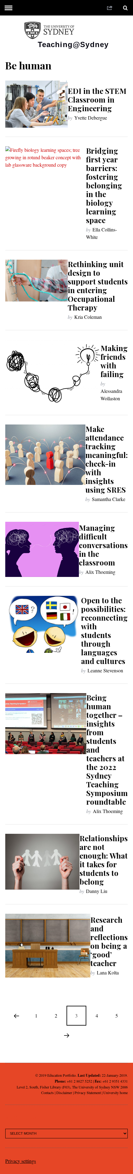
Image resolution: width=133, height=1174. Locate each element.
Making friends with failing (114, 361)
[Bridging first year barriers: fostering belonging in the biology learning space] (45, 176)
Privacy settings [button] (20, 1161)
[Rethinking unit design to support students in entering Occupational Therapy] (36, 280)
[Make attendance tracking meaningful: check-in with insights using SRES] (45, 454)
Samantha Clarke (108, 499)
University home (115, 1092)
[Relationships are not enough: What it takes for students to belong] (42, 862)
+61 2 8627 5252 (79, 1081)
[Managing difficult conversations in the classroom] (42, 549)
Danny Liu (96, 891)
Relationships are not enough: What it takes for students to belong (103, 859)
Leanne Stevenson (105, 670)
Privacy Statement (88, 1092)
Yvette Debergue (90, 117)
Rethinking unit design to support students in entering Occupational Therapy (98, 285)
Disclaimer (64, 1092)
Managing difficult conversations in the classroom (103, 545)
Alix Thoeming (100, 572)
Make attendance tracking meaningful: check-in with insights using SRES (106, 459)
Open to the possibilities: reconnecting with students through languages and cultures (104, 630)
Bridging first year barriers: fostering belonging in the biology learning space (104, 185)
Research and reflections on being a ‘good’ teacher (109, 941)
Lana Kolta (108, 972)
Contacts (47, 1092)
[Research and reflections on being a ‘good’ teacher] (47, 946)
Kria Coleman (88, 317)
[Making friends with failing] (53, 373)
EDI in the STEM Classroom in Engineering (97, 99)
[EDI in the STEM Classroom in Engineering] (36, 104)
